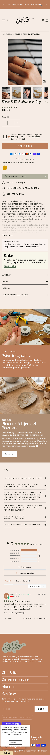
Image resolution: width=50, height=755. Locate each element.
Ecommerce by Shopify (37, 751)
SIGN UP (42, 709)
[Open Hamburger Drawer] (3, 20)
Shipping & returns (36, 738)
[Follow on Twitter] (3, 665)
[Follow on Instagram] (11, 665)
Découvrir (9, 454)
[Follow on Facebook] (7, 665)
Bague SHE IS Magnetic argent (15, 613)
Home (4, 34)
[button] (3, 5)
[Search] (8, 20)
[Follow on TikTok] (15, 665)
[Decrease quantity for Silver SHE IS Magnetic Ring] (4, 123)
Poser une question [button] (26, 573)
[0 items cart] (46, 20)
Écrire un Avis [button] (26, 567)
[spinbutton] (11, 123)
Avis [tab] (6, 581)
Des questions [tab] (21, 581)
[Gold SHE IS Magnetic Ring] (5, 168)
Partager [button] (10, 618)
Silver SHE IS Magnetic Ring (28, 34)
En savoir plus (15, 742)
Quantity (6, 117)
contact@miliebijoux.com (17, 717)
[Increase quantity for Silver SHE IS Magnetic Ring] (17, 123)
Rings (11, 34)
